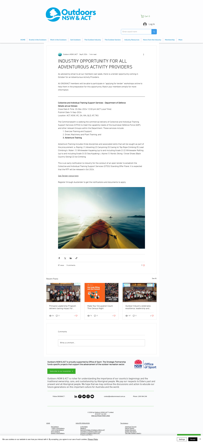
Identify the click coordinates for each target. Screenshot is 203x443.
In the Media (84, 427)
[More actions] (143, 54)
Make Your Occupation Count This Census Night (100, 307)
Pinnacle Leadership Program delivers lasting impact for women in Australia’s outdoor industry (62, 307)
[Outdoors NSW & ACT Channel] (92, 396)
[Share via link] (76, 258)
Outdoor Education (130, 430)
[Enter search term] (154, 31)
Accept (192, 439)
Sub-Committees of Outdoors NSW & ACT (92, 430)
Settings (182, 439)
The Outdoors (124, 423)
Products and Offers (86, 435)
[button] (149, 16)
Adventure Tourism (130, 427)
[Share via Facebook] (59, 258)
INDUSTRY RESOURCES (83, 423)
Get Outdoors (55, 427)
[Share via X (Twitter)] (65, 258)
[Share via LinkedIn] (71, 258)
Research (83, 428)
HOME (48, 423)
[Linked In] (76, 396)
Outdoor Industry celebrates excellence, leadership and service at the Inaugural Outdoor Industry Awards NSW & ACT (139, 307)
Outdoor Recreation (131, 432)
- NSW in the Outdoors (57, 428)
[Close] (200, 439)
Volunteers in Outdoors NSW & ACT (90, 432)
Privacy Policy (93, 439)
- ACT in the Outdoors (57, 430)
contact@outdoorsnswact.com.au (114, 396)
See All (154, 279)
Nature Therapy (129, 428)
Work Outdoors (55, 432)
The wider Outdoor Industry (133, 433)
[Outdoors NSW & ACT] (80, 396)
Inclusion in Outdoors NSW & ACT (90, 433)
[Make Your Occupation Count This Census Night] (102, 292)
